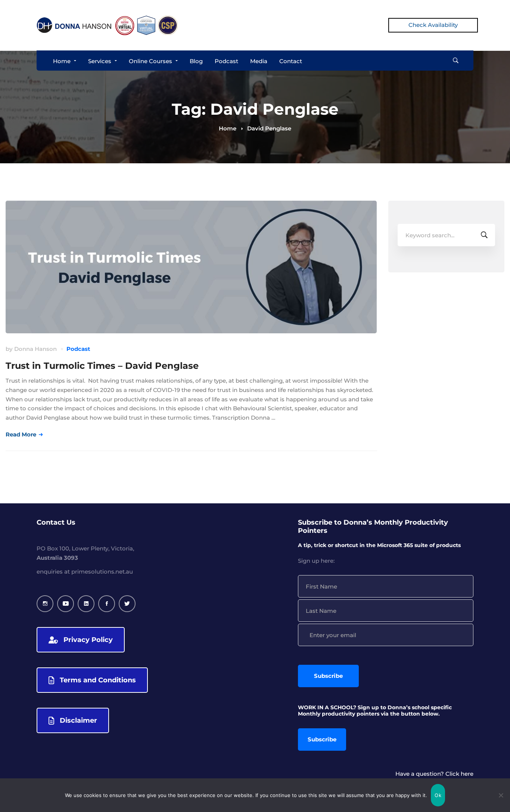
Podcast (78, 348)
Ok (438, 795)
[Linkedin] (86, 603)
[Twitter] (127, 603)
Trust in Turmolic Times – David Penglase (102, 365)
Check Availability (433, 24)
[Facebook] (106, 603)
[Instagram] (45, 603)
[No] (500, 795)
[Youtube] (65, 603)
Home (227, 128)
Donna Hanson (35, 348)
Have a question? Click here (434, 773)
